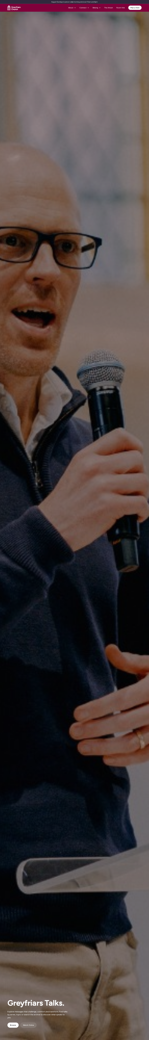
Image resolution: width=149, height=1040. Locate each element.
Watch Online (28, 1025)
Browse (13, 1025)
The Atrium (108, 8)
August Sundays (57, 2)
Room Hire (120, 8)
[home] (14, 7)
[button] (72, 8)
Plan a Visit (134, 8)
